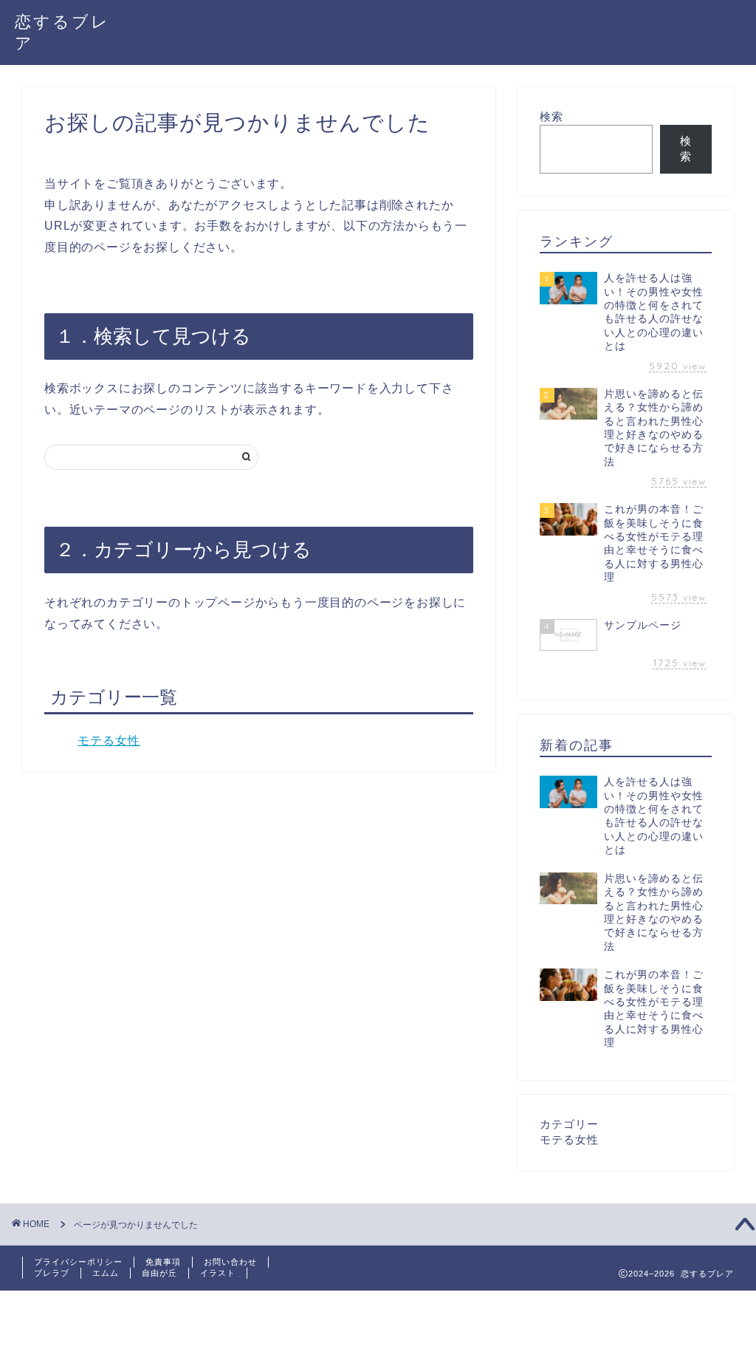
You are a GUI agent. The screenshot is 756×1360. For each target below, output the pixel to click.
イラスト (218, 1272)
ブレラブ (51, 1272)
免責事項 (163, 1261)
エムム (105, 1272)
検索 (551, 116)
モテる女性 (109, 740)
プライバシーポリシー (78, 1261)
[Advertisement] (268, 1324)
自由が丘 (159, 1272)
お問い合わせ (230, 1261)
